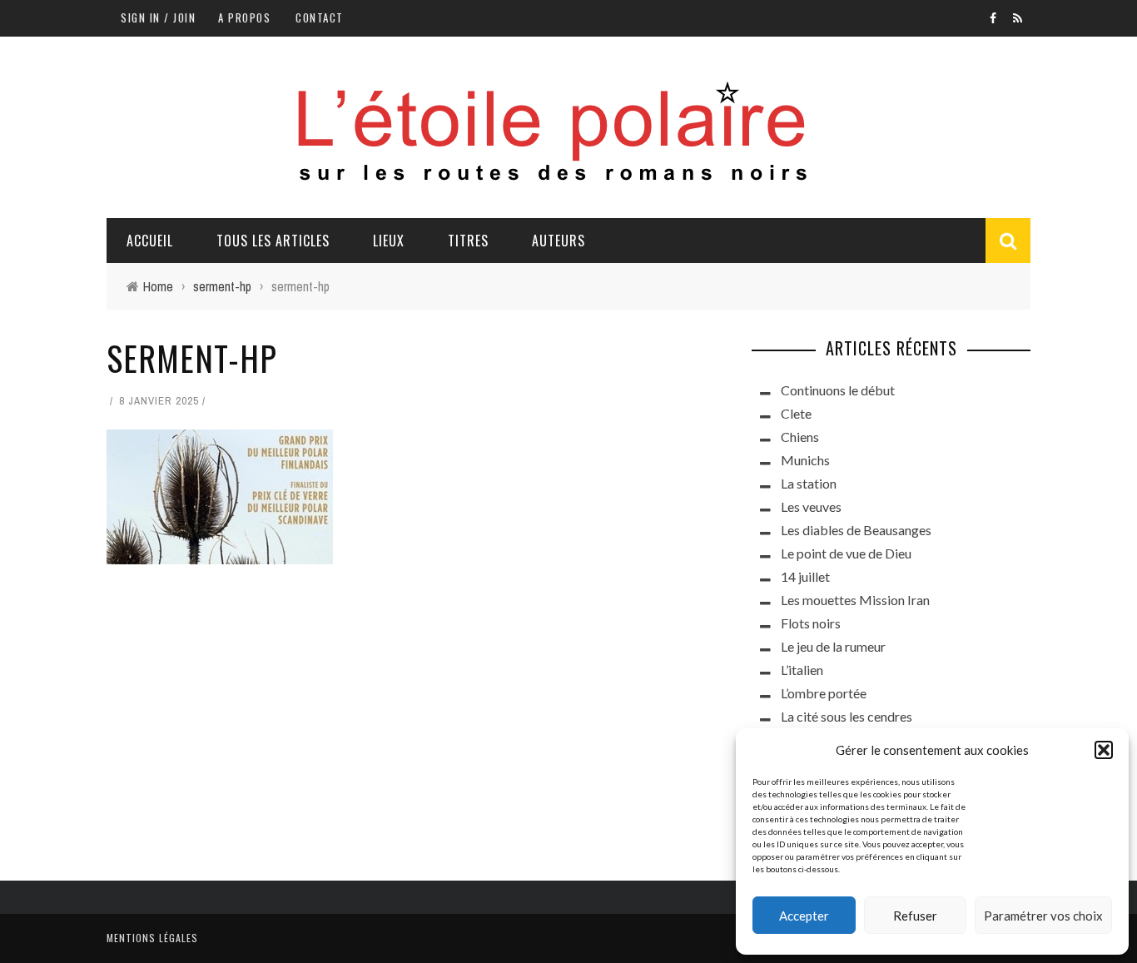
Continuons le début (838, 390)
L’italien (802, 670)
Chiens (800, 436)
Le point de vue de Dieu (846, 553)
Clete (796, 413)
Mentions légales (152, 938)
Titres (468, 241)
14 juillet (805, 576)
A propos (244, 17)
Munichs (805, 460)
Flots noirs (811, 623)
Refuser (915, 915)
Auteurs (558, 241)
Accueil (150, 241)
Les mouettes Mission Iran (855, 600)
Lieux (389, 241)
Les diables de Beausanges (856, 530)
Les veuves (811, 506)
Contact (319, 17)
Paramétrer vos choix (1043, 915)
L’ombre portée (823, 693)
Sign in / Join (158, 17)
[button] (1103, 750)
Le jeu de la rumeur (833, 646)
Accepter (804, 915)
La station (809, 483)
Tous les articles (273, 241)
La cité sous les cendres (846, 716)
